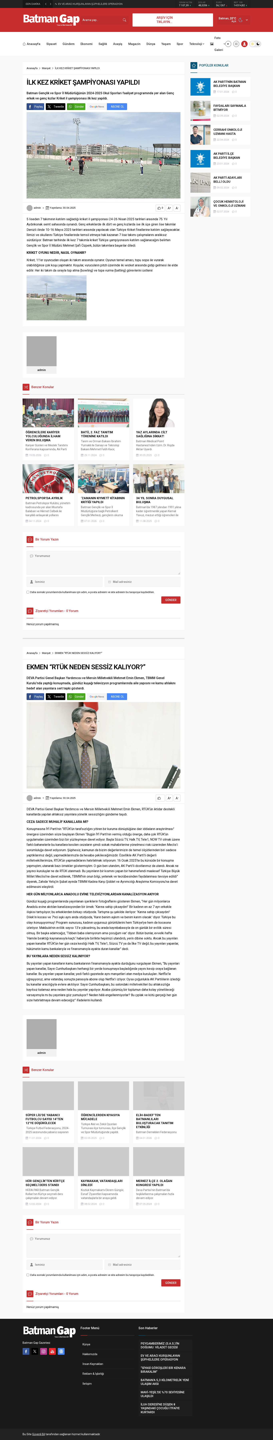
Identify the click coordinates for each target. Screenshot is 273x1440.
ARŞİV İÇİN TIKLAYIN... (164, 20)
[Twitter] (34, 1351)
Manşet (46, 68)
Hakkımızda (90, 1354)
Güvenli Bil (38, 1434)
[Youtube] (52, 1351)
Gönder (79, 106)
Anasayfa (32, 68)
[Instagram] (43, 1351)
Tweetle (59, 106)
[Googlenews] (61, 1351)
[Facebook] (26, 1351)
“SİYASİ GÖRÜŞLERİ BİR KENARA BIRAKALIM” (83, 3)
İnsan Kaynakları (93, 1364)
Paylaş (38, 106)
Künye (86, 1344)
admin (37, 207)
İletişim (87, 1383)
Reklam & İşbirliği (93, 1373)
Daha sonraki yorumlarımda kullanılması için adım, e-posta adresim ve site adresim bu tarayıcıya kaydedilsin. (92, 592)
